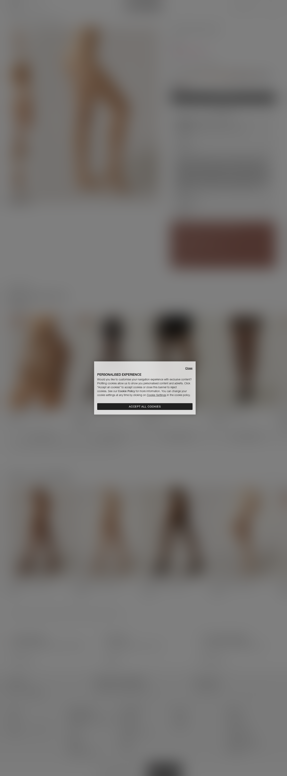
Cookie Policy (126, 391)
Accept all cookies (145, 406)
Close (189, 368)
